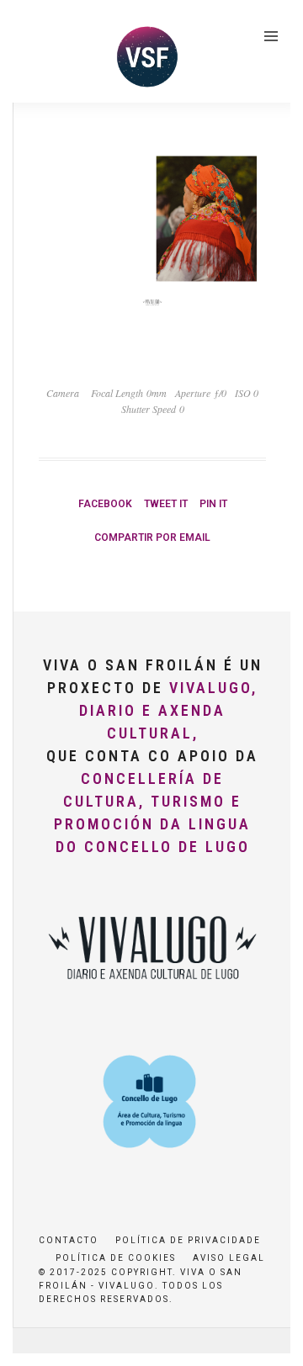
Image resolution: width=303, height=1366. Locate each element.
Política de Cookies (116, 1258)
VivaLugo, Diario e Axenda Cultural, (168, 710)
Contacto (68, 1240)
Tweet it (166, 504)
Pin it (213, 504)
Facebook (105, 504)
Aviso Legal (229, 1258)
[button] (35, 54)
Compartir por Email (152, 537)
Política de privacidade (188, 1240)
